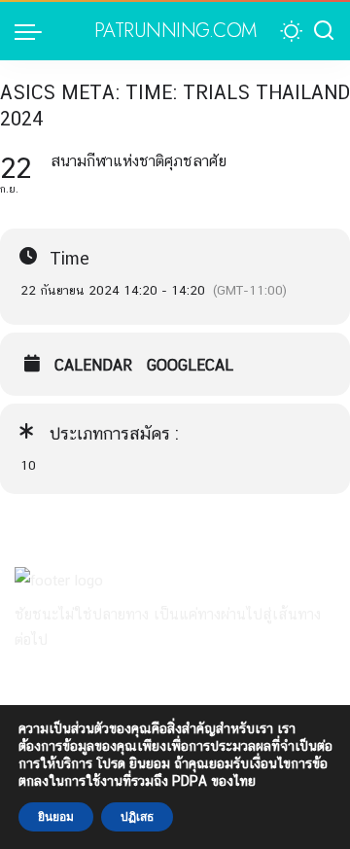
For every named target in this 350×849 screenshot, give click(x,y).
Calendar (93, 365)
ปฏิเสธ (137, 817)
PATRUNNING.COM (175, 31)
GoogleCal (190, 365)
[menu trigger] (33, 31)
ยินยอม (56, 817)
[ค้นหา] (323, 31)
